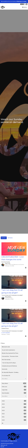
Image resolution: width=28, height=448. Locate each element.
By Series (10, 237)
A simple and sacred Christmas (9, 366)
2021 (14, 417)
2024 (14, 407)
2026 (14, 401)
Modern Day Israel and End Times (10, 353)
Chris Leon (14, 386)
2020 (14, 420)
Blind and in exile (6, 346)
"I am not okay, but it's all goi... (9, 362)
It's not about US (6, 375)
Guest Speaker (14, 393)
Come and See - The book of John (10, 356)
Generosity (4, 369)
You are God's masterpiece (8, 350)
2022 (14, 413)
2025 (14, 404)
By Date (4, 237)
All (2, 423)
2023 (14, 410)
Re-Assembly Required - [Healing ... (10, 372)
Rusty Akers (14, 383)
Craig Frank (14, 389)
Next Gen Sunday (6, 359)
